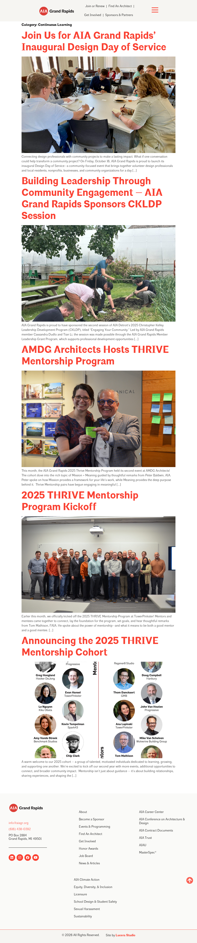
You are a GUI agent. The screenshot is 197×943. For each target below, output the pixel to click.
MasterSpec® (147, 852)
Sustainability (83, 916)
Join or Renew (94, 6)
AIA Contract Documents (156, 830)
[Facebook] (27, 857)
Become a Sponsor (91, 819)
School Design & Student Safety (95, 901)
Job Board (86, 856)
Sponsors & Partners (119, 15)
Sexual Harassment (87, 909)
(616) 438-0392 (20, 829)
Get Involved (92, 15)
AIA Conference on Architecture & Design (162, 821)
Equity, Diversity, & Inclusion (93, 887)
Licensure (80, 894)
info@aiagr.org (18, 823)
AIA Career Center (151, 812)
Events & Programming (94, 826)
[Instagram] (20, 857)
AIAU (142, 845)
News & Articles (89, 863)
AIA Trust (145, 838)
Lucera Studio (125, 935)
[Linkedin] (12, 857)
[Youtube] (35, 857)
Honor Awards (88, 848)
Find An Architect (120, 6)
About (83, 812)
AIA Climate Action (86, 879)
